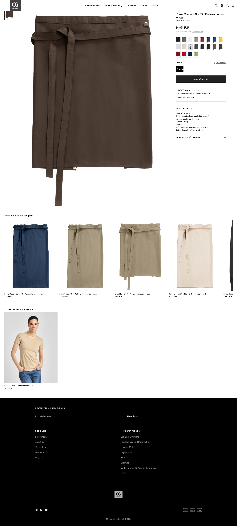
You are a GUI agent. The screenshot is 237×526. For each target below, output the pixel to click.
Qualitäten (40, 452)
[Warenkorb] (233, 5)
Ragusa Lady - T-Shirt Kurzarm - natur (19, 386)
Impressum (126, 452)
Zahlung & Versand (130, 437)
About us (39, 442)
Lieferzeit (125, 473)
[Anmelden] (227, 5)
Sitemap (125, 462)
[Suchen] (216, 5)
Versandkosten (197, 31)
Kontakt (124, 457)
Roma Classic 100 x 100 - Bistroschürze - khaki (78, 294)
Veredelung (40, 447)
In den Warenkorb (201, 79)
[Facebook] (41, 510)
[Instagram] (36, 510)
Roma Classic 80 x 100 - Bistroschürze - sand (187, 294)
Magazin (39, 457)
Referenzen (41, 437)
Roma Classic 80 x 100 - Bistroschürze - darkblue (24, 294)
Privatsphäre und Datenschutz (136, 442)
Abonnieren (134, 416)
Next (228, 253)
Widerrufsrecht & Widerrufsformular (138, 468)
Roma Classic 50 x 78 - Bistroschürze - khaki (132, 294)
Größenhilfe (221, 62)
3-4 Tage (190, 97)
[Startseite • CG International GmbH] (15, 5)
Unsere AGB (127, 447)
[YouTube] (46, 510)
